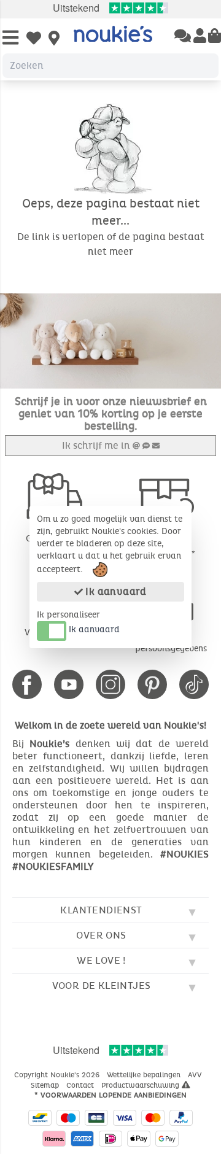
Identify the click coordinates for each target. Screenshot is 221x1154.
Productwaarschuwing (141, 1085)
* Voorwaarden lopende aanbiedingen (110, 1095)
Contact (81, 1085)
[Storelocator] (54, 39)
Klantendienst (101, 910)
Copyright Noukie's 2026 (58, 1075)
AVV (196, 1075)
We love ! (101, 960)
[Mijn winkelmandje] (214, 36)
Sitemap (46, 1085)
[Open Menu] (10, 38)
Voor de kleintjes (101, 985)
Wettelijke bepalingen (145, 1075)
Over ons (101, 935)
